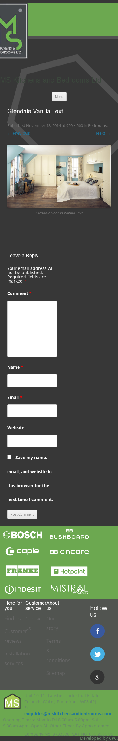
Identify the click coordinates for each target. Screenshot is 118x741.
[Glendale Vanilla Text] (59, 176)
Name (15, 367)
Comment (19, 293)
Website (15, 427)
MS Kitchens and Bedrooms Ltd (50, 79)
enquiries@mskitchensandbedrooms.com (67, 714)
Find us (13, 618)
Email (14, 397)
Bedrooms (97, 125)
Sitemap (55, 673)
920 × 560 (74, 125)
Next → (103, 133)
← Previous (18, 133)
